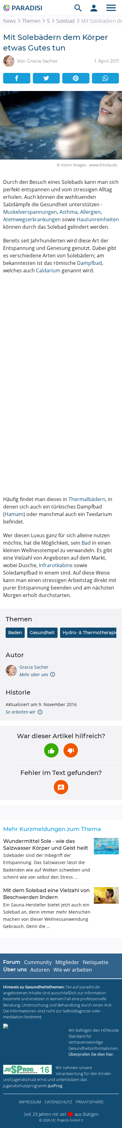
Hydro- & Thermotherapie (90, 632)
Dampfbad (89, 263)
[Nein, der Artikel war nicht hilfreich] (71, 750)
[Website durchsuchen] (78, 8)
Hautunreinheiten (98, 219)
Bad (86, 542)
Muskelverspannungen (30, 211)
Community (38, 962)
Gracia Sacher (33, 667)
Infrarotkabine (56, 565)
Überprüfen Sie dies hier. (91, 1054)
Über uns (15, 970)
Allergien (90, 211)
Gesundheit (42, 632)
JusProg (55, 1085)
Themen (31, 20)
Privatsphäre (90, 1102)
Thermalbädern (87, 499)
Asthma (68, 211)
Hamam (14, 514)
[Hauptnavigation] (111, 8)
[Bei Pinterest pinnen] (75, 78)
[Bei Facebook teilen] (16, 78)
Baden (15, 632)
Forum (11, 962)
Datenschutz (58, 1102)
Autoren (40, 969)
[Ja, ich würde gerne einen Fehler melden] (61, 787)
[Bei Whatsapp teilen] (105, 78)
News (9, 20)
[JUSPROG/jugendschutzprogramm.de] (27, 1069)
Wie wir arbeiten (72, 969)
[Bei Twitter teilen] (46, 78)
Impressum (30, 1102)
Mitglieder (67, 962)
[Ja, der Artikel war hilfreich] (51, 750)
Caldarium (48, 270)
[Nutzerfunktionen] (94, 8)
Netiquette (95, 962)
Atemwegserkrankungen (32, 219)
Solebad (65, 20)
